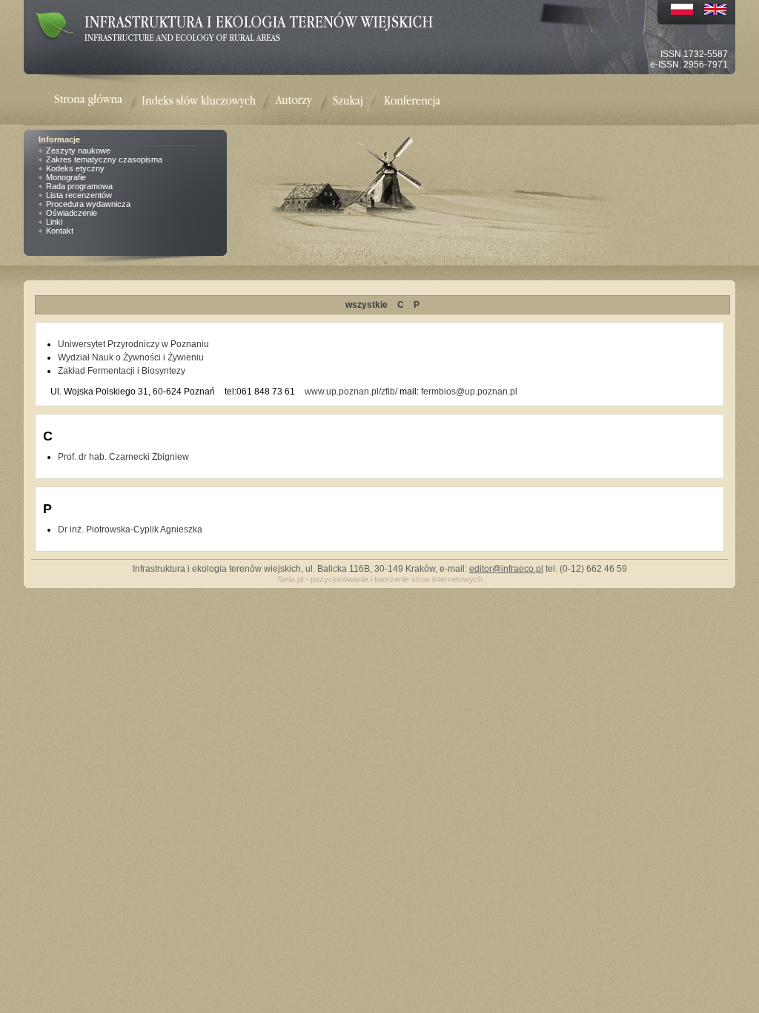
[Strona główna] (98, 101)
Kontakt (59, 230)
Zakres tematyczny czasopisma (104, 159)
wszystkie (366, 305)
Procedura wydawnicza (88, 203)
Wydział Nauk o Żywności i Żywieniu (131, 357)
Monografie (66, 177)
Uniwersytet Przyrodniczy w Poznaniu (133, 344)
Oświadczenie (71, 212)
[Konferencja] (412, 101)
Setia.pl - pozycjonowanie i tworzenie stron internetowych (380, 579)
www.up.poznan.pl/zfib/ (351, 391)
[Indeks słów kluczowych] (198, 101)
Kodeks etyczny (75, 168)
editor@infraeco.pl (506, 569)
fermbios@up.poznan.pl (469, 391)
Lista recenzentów (79, 195)
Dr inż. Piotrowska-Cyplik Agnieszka (130, 529)
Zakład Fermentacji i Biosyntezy (121, 371)
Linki (54, 221)
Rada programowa (79, 186)
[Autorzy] (293, 101)
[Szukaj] (348, 101)
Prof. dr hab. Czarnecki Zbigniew (123, 457)
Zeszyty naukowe (78, 150)
